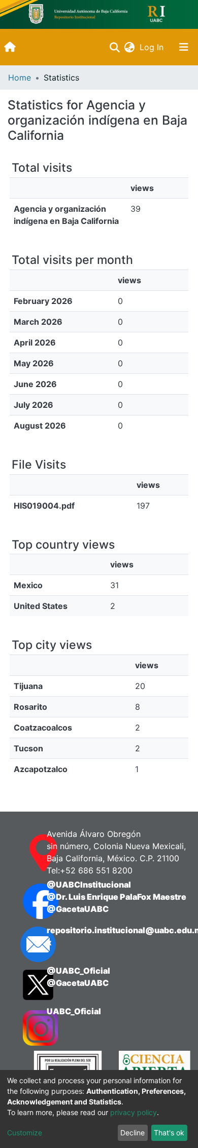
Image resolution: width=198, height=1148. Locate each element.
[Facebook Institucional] (24, 901)
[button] (129, 47)
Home (19, 77)
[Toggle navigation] (184, 47)
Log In (153, 47)
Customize (24, 1132)
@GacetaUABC (78, 909)
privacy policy (133, 1112)
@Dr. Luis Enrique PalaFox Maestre (116, 897)
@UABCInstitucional (89, 884)
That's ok (169, 1132)
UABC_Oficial (74, 1011)
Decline (132, 1132)
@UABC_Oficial (78, 971)
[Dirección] (24, 853)
